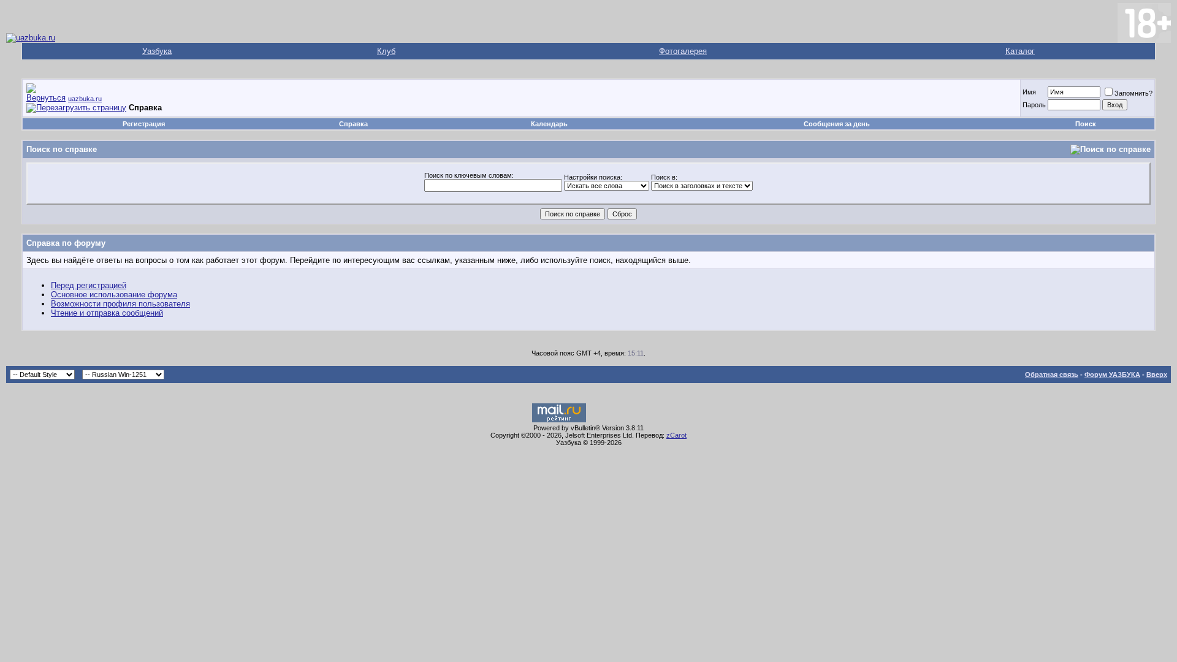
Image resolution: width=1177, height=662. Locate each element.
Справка (353, 123)
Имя (1029, 92)
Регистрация (144, 123)
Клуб (386, 51)
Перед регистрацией (88, 285)
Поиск (1085, 123)
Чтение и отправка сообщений (107, 313)
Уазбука (157, 51)
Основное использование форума (114, 294)
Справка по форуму (65, 243)
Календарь (549, 123)
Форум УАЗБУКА (1112, 374)
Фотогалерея (683, 51)
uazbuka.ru (85, 98)
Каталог (1020, 51)
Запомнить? (1133, 93)
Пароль (1034, 104)
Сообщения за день (837, 123)
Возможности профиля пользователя (120, 303)
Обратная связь (1051, 374)
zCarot (676, 435)
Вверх (1156, 374)
